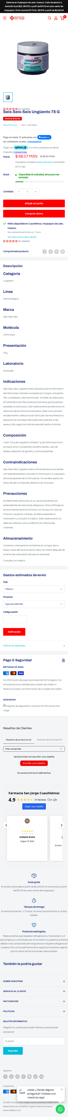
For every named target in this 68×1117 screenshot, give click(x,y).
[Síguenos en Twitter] (11, 1076)
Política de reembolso (14, 646)
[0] (62, 18)
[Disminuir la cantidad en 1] (18, 191)
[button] (10, 241)
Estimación (14, 632)
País (5, 582)
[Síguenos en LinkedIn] (41, 1076)
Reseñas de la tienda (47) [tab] (49, 740)
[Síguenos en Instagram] (17, 1076)
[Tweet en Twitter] (56, 251)
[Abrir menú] (4, 18)
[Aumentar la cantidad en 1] (35, 191)
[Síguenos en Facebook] (5, 1076)
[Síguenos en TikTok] (35, 1076)
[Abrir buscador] (49, 18)
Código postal (10, 612)
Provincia (8, 597)
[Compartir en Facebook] (44, 251)
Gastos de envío (44, 162)
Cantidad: (8, 191)
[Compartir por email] (62, 251)
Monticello (10, 125)
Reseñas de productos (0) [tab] (18, 740)
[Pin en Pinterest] (50, 251)
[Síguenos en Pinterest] (23, 1076)
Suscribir (13, 1051)
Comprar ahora (34, 213)
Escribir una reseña (34, 763)
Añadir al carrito (34, 203)
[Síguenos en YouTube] (29, 1076)
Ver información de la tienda (22, 237)
